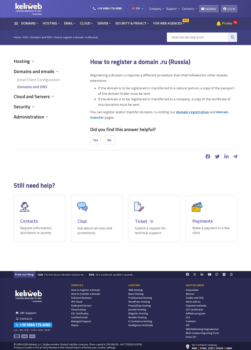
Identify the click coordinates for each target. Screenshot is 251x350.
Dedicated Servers (81, 305)
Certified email (79, 317)
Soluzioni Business (81, 297)
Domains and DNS (32, 87)
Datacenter (192, 290)
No (109, 140)
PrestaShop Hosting (139, 305)
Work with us (193, 301)
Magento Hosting (138, 313)
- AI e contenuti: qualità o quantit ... (112, 274)
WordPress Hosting (139, 301)
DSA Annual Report (70, 347)
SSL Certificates (80, 313)
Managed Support (81, 321)
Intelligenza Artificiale (140, 325)
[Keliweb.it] (28, 9)
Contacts (191, 321)
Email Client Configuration (38, 80)
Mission (190, 294)
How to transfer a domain (85, 294)
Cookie (28, 347)
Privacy (18, 347)
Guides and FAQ (195, 297)
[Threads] (233, 274)
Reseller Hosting (137, 317)
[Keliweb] (28, 296)
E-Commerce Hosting (140, 321)
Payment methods (196, 305)
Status (74, 325)
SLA (188, 317)
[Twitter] (197, 274)
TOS (37, 347)
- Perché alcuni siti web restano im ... (61, 274)
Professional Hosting (140, 297)
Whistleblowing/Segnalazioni (202, 329)
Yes (95, 140)
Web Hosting (135, 290)
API (187, 325)
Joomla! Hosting (137, 309)
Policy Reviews (49, 347)
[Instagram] (219, 274)
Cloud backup (78, 309)
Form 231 (191, 337)
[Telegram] (226, 274)
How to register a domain (85, 290)
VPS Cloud (76, 301)
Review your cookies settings (99, 347)
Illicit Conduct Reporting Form (202, 333)
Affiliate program (195, 313)
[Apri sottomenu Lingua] (142, 8)
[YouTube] (211, 274)
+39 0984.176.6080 (109, 8)
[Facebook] (189, 274)
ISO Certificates (194, 309)
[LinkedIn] (204, 274)
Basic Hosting (136, 294)
